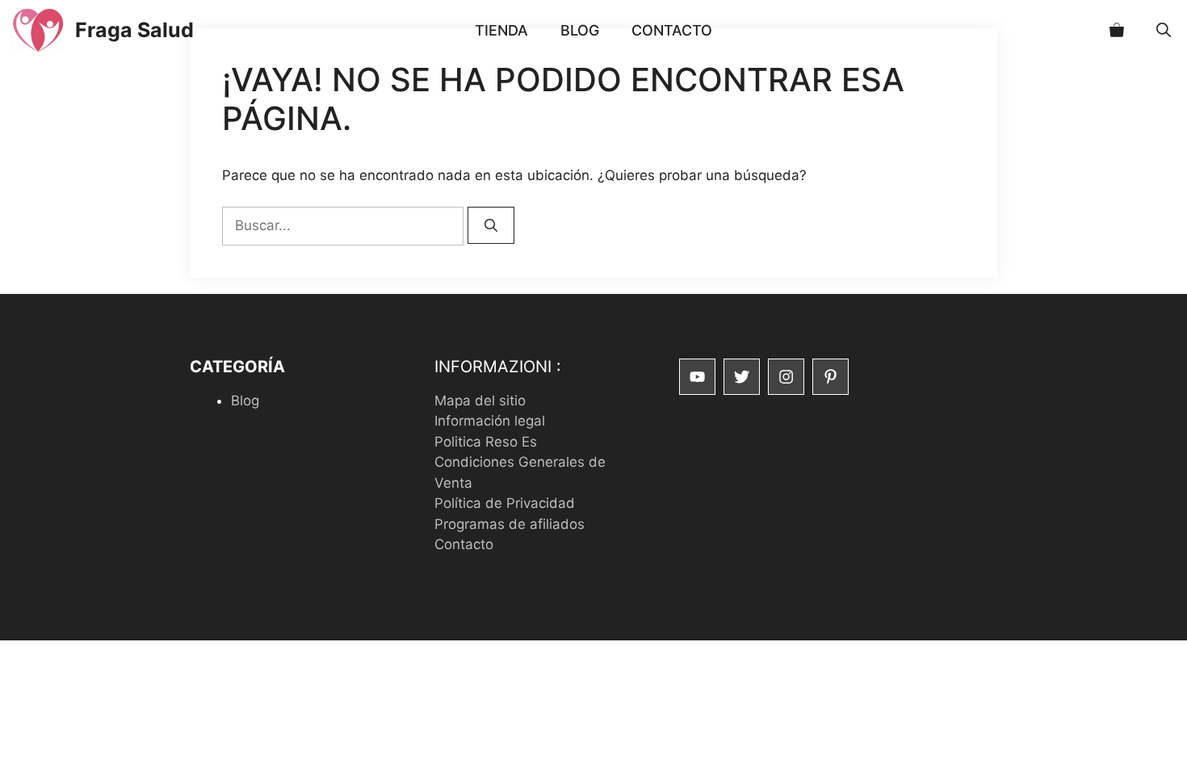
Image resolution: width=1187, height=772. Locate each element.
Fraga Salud (134, 30)
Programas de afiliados (509, 524)
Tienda (501, 30)
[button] (1163, 30)
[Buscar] (491, 225)
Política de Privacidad (504, 503)
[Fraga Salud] (37, 30)
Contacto (671, 30)
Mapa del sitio (480, 400)
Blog (579, 30)
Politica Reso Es (485, 442)
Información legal (489, 421)
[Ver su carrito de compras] (1116, 30)
